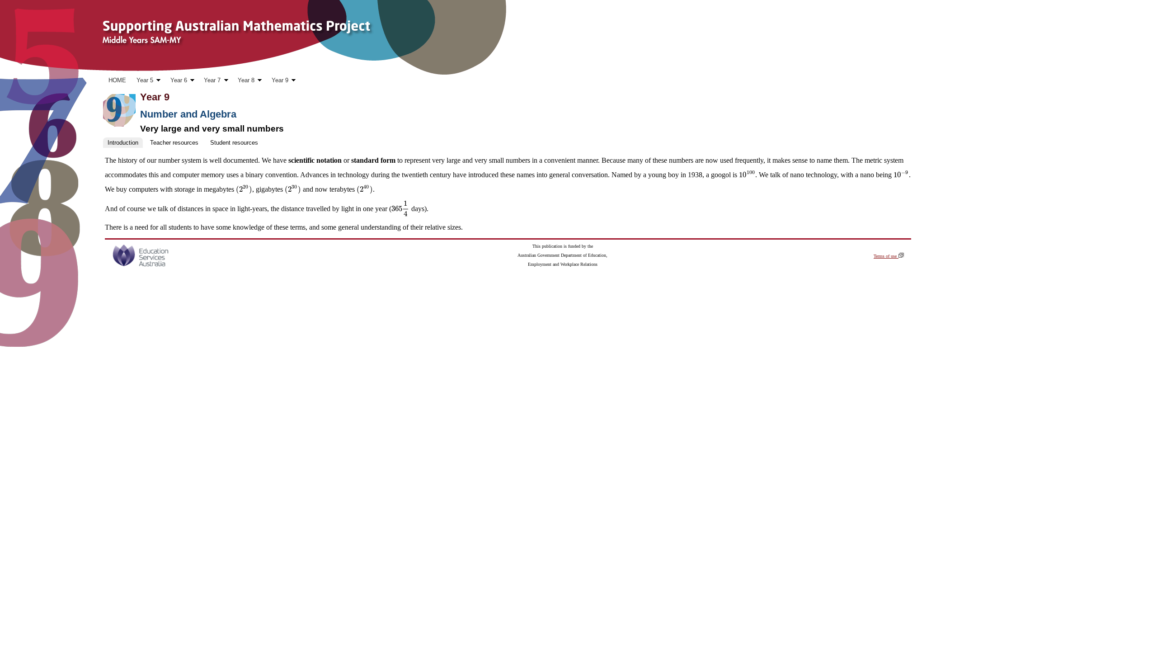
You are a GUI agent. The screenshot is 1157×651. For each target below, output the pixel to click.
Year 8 (243, 81)
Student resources (234, 142)
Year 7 (210, 81)
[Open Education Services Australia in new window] (140, 264)
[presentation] (747, 175)
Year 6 (176, 81)
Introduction (123, 142)
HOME (117, 80)
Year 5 (142, 81)
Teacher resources (174, 142)
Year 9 (277, 81)
